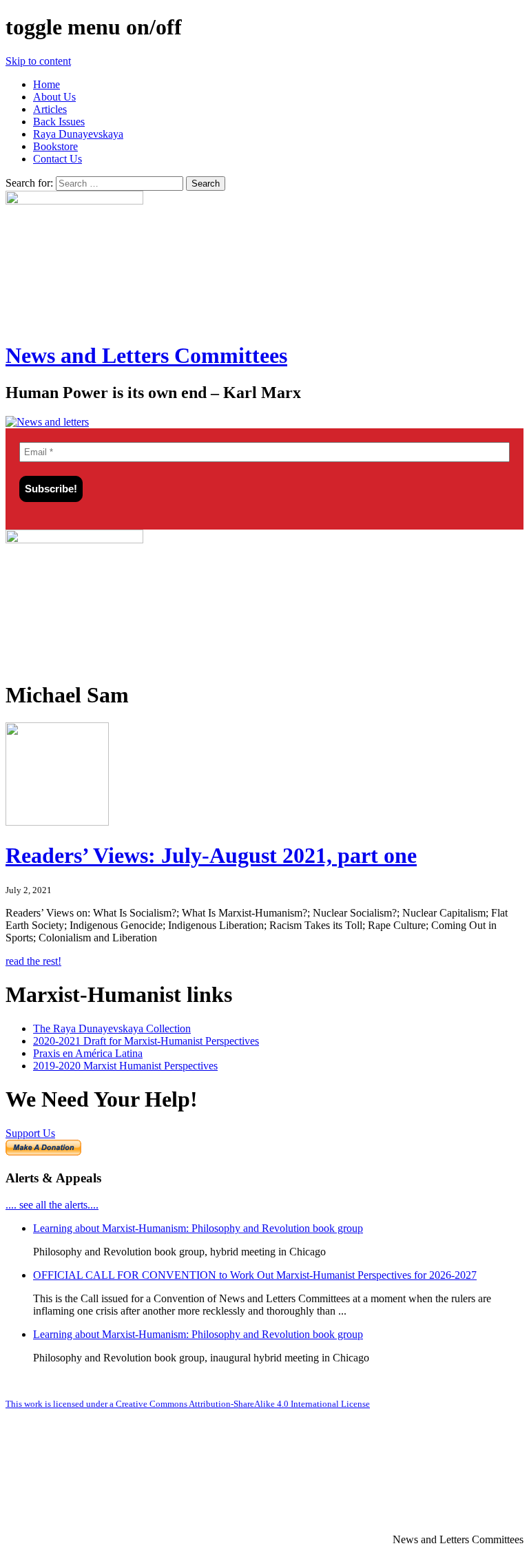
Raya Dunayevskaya (78, 134)
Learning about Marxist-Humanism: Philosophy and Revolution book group (198, 1228)
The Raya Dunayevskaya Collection (112, 1028)
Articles (50, 109)
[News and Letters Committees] (47, 422)
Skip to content (38, 61)
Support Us (30, 1133)
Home (46, 84)
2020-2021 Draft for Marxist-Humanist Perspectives (146, 1041)
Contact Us (57, 159)
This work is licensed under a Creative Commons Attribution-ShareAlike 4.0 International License (188, 1404)
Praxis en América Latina (88, 1053)
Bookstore (55, 146)
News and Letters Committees (146, 355)
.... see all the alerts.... (52, 1205)
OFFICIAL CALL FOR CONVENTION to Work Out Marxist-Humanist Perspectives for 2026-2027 (255, 1275)
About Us (54, 97)
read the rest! (33, 961)
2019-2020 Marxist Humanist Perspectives (125, 1066)
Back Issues (59, 121)
